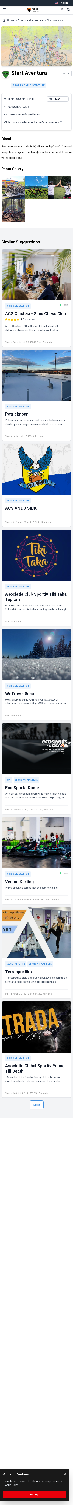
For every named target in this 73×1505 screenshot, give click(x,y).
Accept (35, 1494)
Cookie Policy (11, 1485)
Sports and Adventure (30, 20)
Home (10, 20)
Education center (16, 964)
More (36, 1104)
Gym (9, 780)
